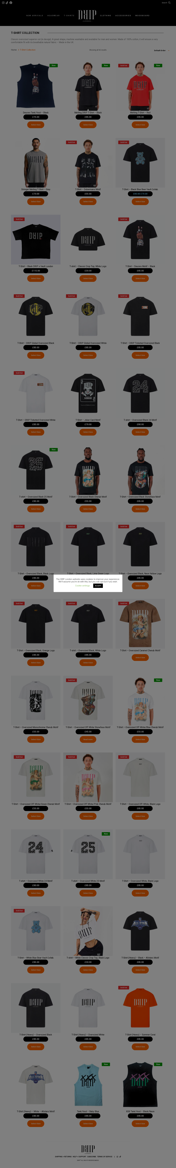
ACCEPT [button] (98, 586)
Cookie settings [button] (82, 585)
